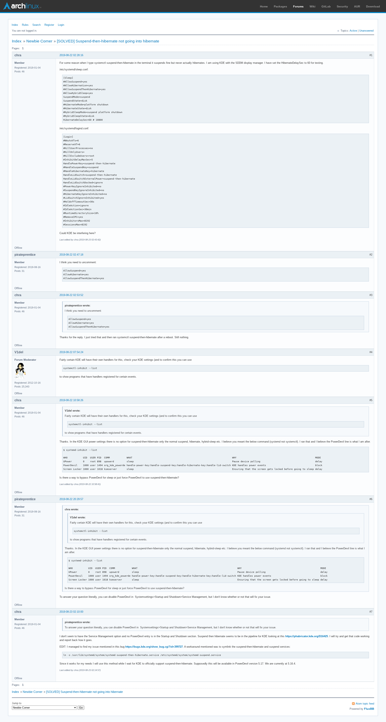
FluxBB (369, 708)
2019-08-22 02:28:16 (71, 55)
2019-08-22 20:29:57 (71, 499)
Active (353, 30)
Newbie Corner (39, 41)
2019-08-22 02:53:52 (71, 295)
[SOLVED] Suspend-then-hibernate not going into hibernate (108, 41)
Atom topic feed (365, 703)
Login (61, 24)
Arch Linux (22, 6)
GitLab (326, 6)
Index (15, 24)
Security (342, 6)
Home (264, 6)
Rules (25, 24)
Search (36, 24)
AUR (357, 6)
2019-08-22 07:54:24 (71, 352)
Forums (298, 6)
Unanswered (366, 30)
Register (49, 24)
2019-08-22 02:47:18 (71, 254)
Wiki (312, 6)
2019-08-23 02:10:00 (71, 611)
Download (373, 6)
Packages (280, 6)
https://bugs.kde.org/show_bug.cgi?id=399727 (154, 646)
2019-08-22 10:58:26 (71, 400)
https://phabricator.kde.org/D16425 (306, 636)
